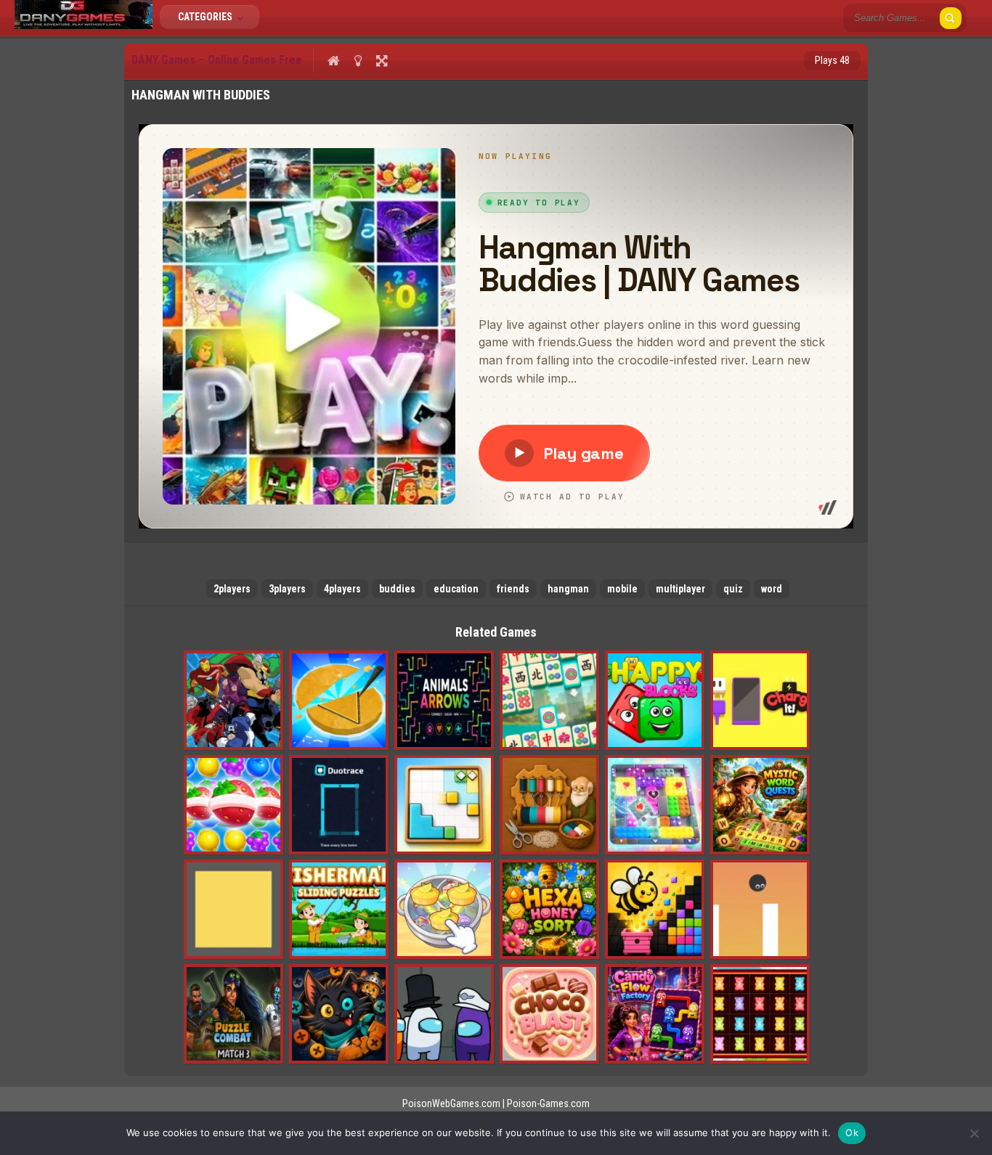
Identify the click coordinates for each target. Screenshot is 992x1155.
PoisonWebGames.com (451, 1103)
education (456, 589)
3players (287, 589)
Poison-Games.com (548, 1103)
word (771, 589)
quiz (733, 589)
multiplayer (680, 589)
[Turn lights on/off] (358, 60)
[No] (974, 1133)
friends (513, 589)
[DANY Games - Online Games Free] (84, 25)
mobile (622, 589)
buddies (397, 589)
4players (342, 589)
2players (232, 589)
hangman (568, 589)
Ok (851, 1132)
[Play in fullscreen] (382, 60)
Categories (206, 17)
